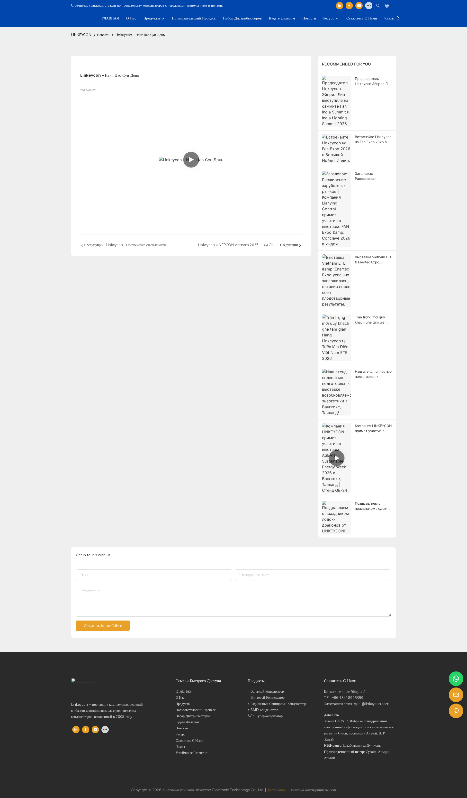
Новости (103, 35)
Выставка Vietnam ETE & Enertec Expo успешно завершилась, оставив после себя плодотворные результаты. (373, 260)
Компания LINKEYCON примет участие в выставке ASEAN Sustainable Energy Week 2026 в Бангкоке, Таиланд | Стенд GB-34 (373, 428)
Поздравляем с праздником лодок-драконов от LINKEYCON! (371, 506)
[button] (398, 18)
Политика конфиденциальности (312, 790)
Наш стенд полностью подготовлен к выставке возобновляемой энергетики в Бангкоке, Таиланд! (373, 374)
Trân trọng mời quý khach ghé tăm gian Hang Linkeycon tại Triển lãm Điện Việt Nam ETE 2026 (370, 320)
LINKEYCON (81, 35)
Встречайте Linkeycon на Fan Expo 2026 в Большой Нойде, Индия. (373, 139)
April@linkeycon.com (371, 704)
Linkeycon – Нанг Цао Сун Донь (140, 35)
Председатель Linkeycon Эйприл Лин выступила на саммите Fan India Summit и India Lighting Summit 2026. (373, 81)
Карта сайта (276, 790)
